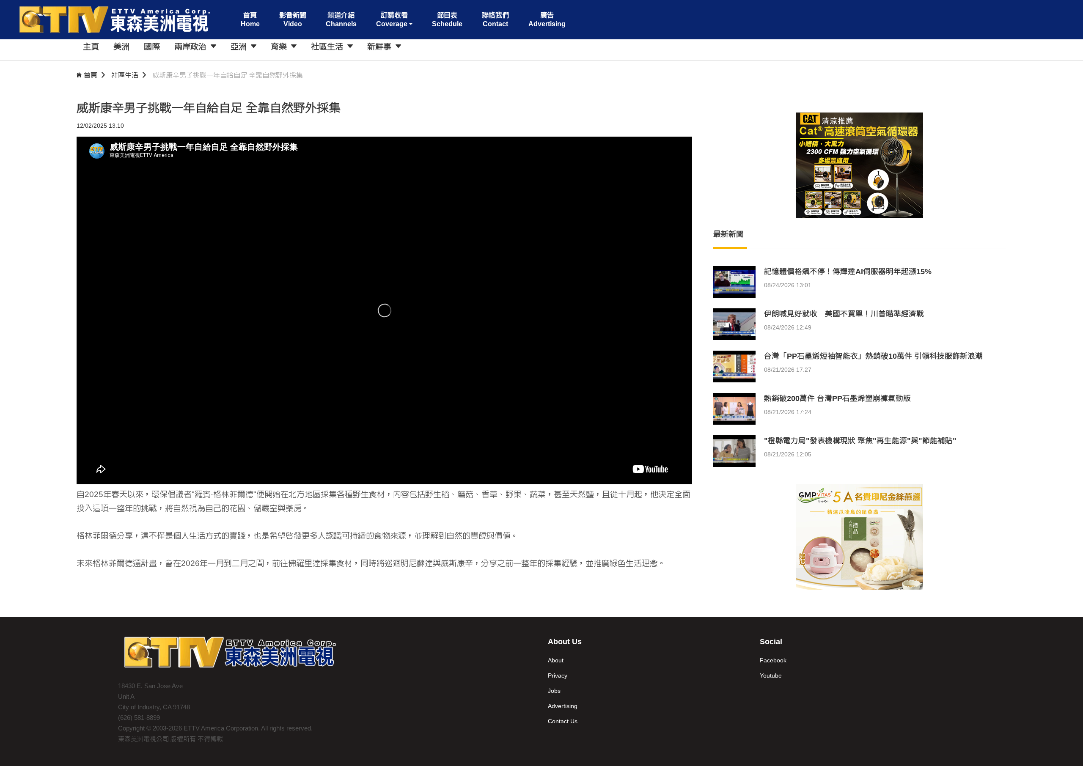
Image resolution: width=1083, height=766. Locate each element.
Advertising (562, 706)
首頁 (90, 75)
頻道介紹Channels (341, 19)
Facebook (773, 660)
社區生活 (124, 75)
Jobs (554, 690)
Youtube (771, 675)
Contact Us (562, 721)
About (555, 660)
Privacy (557, 675)
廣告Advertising (547, 19)
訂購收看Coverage (392, 19)
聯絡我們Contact (495, 19)
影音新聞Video (292, 19)
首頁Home (250, 19)
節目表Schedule (447, 19)
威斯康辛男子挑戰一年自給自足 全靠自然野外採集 (227, 75)
